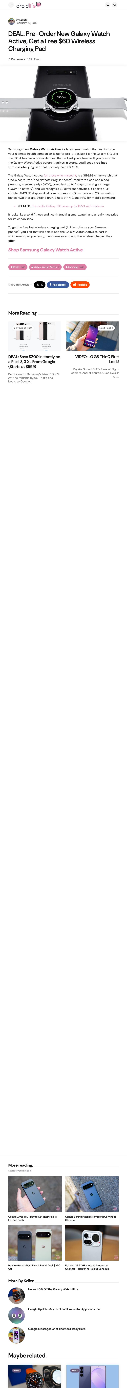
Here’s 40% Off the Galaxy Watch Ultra (53, 1289)
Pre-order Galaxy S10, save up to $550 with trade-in (68, 206)
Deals (19, 267)
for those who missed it (60, 175)
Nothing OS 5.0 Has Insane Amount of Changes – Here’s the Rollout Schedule (87, 1267)
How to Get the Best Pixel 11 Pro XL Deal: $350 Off (34, 1267)
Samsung (76, 267)
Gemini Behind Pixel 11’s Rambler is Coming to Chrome (90, 1218)
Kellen (23, 19)
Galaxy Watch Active (46, 267)
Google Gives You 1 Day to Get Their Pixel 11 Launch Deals (32, 1218)
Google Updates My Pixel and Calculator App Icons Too (64, 1309)
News (75, 1370)
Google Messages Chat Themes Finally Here (56, 1329)
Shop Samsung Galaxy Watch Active (45, 250)
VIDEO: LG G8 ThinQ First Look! (97, 359)
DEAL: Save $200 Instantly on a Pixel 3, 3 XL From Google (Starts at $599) (34, 361)
